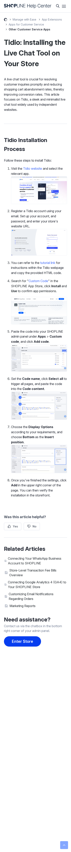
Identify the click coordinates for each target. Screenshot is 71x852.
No (34, 526)
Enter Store (22, 641)
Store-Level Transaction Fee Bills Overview (32, 572)
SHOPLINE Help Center (5, 20)
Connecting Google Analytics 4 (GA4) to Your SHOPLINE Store (37, 584)
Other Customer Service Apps (29, 29)
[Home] (27, 6)
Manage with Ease (24, 19)
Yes (15, 526)
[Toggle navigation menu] (64, 6)
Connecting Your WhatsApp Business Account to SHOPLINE (34, 560)
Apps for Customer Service (26, 24)
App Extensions (52, 19)
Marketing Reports (22, 606)
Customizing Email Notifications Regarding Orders (31, 596)
